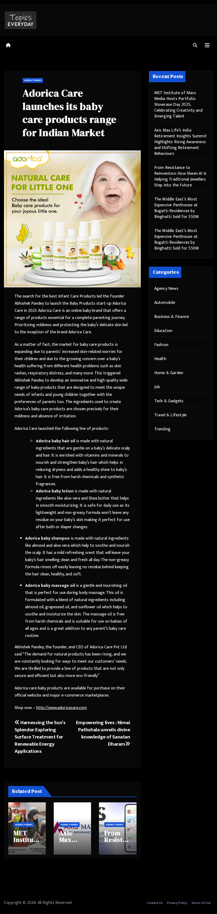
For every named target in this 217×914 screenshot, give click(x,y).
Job (157, 387)
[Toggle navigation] (207, 45)
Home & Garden (168, 373)
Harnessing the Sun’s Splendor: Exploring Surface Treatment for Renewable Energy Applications (40, 736)
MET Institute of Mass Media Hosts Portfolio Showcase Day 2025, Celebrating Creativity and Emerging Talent (178, 104)
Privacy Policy (177, 903)
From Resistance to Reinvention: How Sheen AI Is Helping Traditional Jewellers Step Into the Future (180, 176)
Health (160, 358)
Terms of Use (201, 903)
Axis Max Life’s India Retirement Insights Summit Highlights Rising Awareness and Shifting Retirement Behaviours (180, 142)
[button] (195, 45)
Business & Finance (171, 316)
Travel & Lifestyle (170, 415)
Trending (162, 429)
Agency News (33, 80)
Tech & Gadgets (169, 401)
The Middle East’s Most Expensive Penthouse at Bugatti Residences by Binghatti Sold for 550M (176, 208)
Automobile (164, 302)
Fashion (161, 344)
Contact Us (155, 903)
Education (163, 330)
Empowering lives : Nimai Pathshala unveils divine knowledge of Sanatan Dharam (103, 733)
